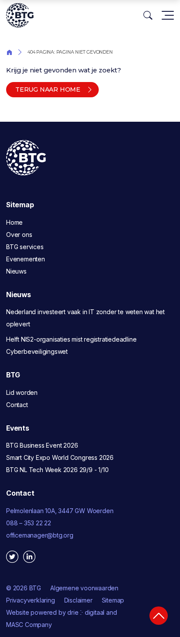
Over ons (19, 234)
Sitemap (113, 600)
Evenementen (25, 259)
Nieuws (16, 271)
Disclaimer (78, 600)
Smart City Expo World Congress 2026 (60, 457)
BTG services (25, 246)
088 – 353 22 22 (28, 523)
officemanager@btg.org (39, 535)
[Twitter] (12, 557)
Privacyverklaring (30, 600)
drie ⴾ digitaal (85, 612)
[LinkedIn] (29, 557)
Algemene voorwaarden (84, 588)
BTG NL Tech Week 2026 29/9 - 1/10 (57, 469)
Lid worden (22, 392)
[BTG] (20, 15)
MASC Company (29, 624)
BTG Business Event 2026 (42, 445)
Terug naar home (47, 89)
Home (9, 51)
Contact (17, 404)
